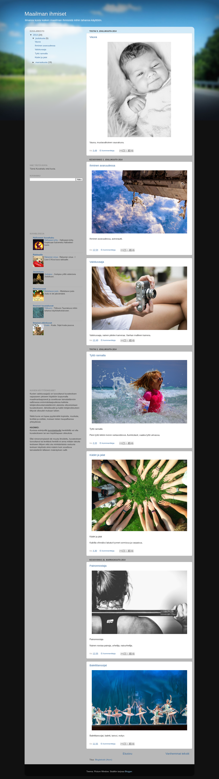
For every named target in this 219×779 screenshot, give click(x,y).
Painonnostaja (98, 565)
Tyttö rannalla (98, 355)
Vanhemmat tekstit (177, 753)
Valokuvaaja (97, 261)
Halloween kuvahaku (43, 238)
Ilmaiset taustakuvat (43, 306)
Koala (47, 325)
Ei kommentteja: (107, 150)
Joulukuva (38, 272)
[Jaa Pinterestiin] (132, 150)
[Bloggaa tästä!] (123, 150)
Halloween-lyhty (51, 240)
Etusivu (127, 753)
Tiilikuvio (48, 308)
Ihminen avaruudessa (102, 165)
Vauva (93, 37)
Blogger (128, 771)
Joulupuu (48, 274)
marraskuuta (41, 62)
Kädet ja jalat (97, 455)
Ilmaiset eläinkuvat (42, 323)
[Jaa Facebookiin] (129, 150)
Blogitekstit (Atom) (103, 760)
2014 (35, 35)
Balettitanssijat (98, 665)
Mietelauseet (39, 289)
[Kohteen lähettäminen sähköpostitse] (120, 150)
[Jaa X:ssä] (126, 150)
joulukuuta (40, 38)
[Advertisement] (52, 114)
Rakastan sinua (51, 257)
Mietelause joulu (51, 291)
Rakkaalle (38, 255)
